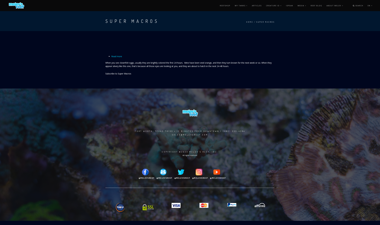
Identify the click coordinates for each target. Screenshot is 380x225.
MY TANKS (240, 5)
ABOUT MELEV (334, 5)
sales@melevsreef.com (190, 135)
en (369, 5)
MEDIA (301, 5)
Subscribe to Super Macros (118, 73)
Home (249, 22)
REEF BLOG (316, 5)
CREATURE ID (273, 5)
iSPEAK (289, 5)
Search (359, 5)
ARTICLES (257, 5)
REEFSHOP (225, 5)
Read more (116, 56)
